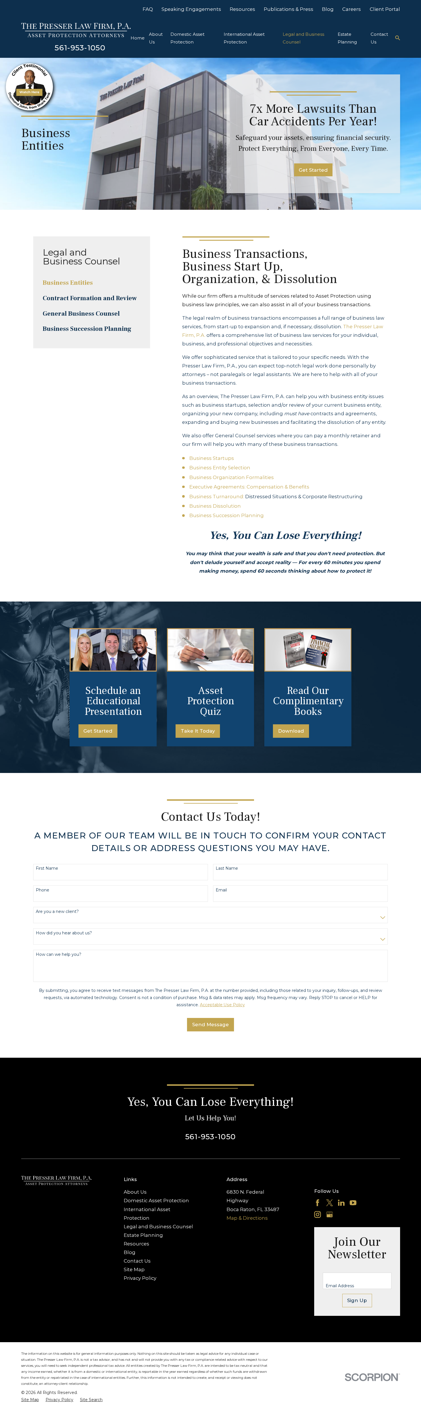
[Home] (76, 30)
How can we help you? (58, 954)
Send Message (210, 1024)
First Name (47, 868)
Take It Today (198, 731)
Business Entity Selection (219, 467)
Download (291, 731)
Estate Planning (143, 1235)
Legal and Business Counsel (158, 1226)
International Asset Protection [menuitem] (244, 38)
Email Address (340, 1286)
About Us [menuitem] (156, 38)
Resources (242, 9)
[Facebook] (317, 1202)
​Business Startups (211, 458)
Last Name (227, 868)
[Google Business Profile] (329, 1214)
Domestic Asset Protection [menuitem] (187, 38)
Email (221, 890)
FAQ (148, 9)
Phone (42, 890)
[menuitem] (91, 283)
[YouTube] (353, 1202)
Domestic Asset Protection (156, 1200)
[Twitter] (329, 1202)
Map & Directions (247, 1218)
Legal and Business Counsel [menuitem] (303, 38)
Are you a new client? (57, 911)
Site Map (134, 1269)
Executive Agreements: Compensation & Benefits (249, 487)
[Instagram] (317, 1214)
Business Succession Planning (226, 515)
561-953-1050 (80, 47)
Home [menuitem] (138, 38)
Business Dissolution (215, 506)
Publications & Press (288, 9)
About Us (135, 1192)
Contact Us (137, 1261)
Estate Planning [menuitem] (347, 38)
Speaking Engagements (191, 9)
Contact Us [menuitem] (379, 38)
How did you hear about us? (64, 933)
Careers (351, 9)
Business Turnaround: (216, 496)
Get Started (313, 170)
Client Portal (385, 9)
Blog (328, 9)
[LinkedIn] (341, 1202)
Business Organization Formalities (231, 477)
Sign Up (357, 1300)
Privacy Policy (140, 1278)
